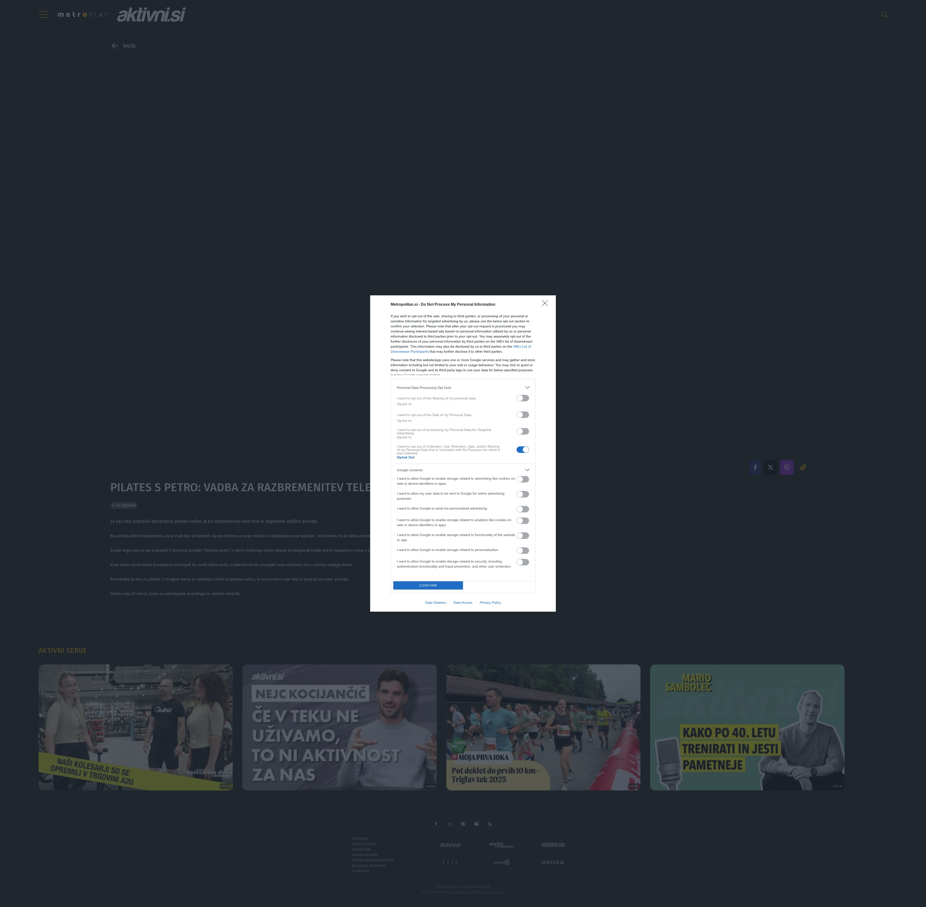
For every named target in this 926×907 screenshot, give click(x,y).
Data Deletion (435, 602)
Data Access (463, 602)
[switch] (523, 398)
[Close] (546, 304)
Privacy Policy (490, 602)
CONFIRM (428, 585)
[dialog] (463, 453)
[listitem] (463, 387)
